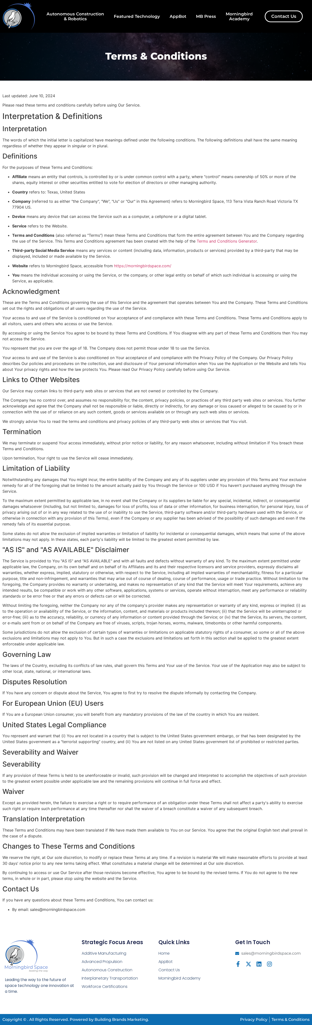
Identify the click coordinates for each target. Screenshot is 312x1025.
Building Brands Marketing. (122, 1019)
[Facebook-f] (238, 964)
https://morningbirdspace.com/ (142, 265)
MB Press (206, 16)
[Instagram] (269, 964)
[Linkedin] (259, 964)
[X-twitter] (248, 964)
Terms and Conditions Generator (227, 241)
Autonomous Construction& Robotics (75, 16)
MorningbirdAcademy (239, 16)
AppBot (178, 16)
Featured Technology (137, 16)
